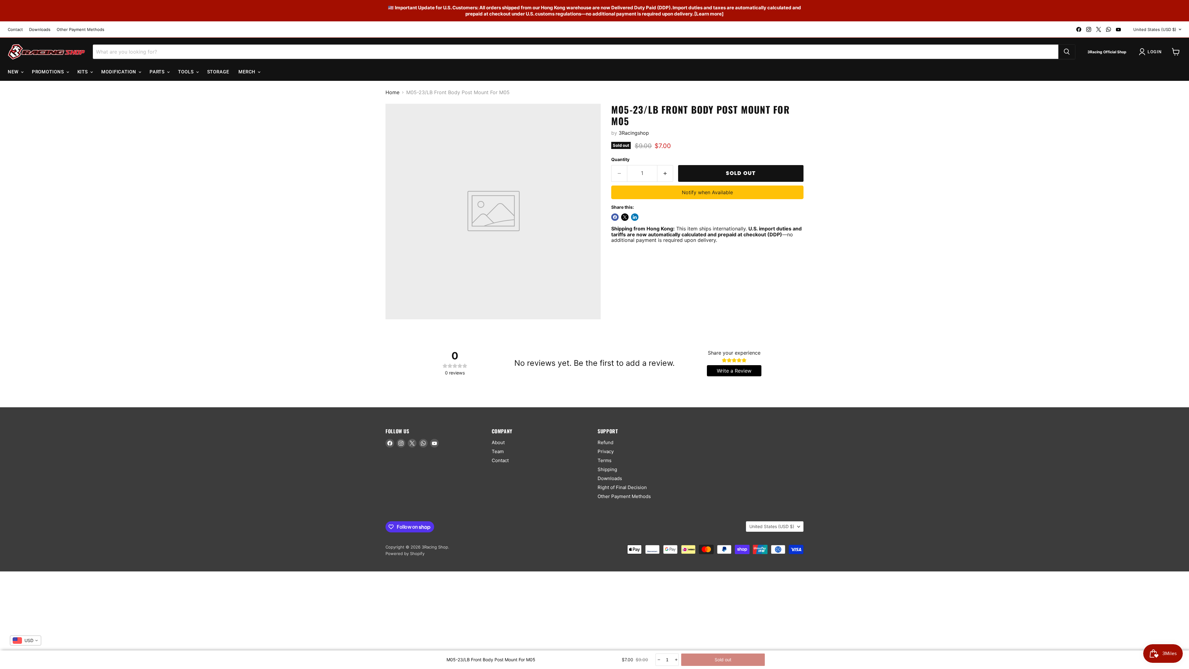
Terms (605, 460)
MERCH (247, 72)
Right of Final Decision (622, 487)
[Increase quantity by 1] (665, 173)
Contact (15, 29)
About (498, 442)
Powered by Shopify (405, 553)
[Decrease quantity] (658, 660)
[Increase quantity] (675, 660)
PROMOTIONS (49, 72)
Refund (605, 442)
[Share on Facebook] (615, 217)
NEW (14, 72)
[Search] (1066, 52)
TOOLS (186, 72)
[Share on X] (625, 217)
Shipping (607, 469)
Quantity (620, 159)
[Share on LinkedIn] (634, 217)
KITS (83, 72)
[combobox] (25, 640)
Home (392, 92)
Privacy (606, 451)
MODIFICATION (119, 72)
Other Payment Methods (80, 29)
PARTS (158, 72)
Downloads (39, 29)
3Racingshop (634, 133)
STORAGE (218, 72)
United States (1154, 29)
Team (498, 451)
